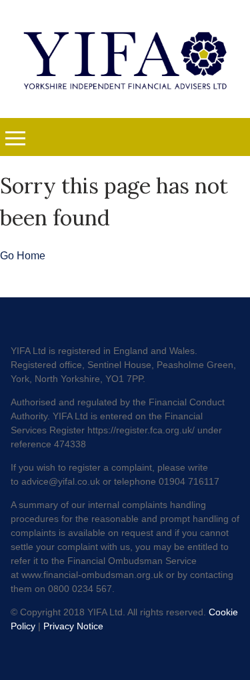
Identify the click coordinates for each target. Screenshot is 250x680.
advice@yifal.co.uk (60, 481)
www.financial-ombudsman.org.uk (92, 574)
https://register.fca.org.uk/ (141, 430)
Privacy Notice (73, 626)
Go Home (22, 255)
